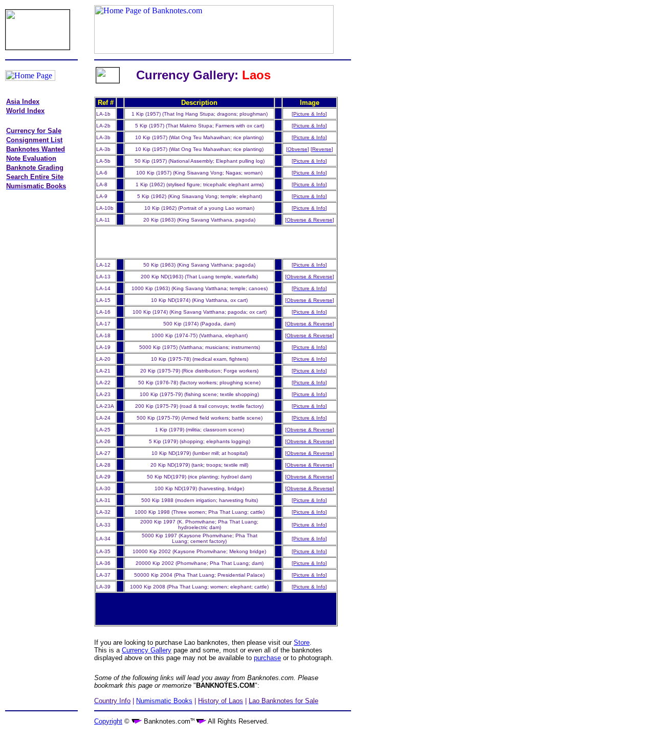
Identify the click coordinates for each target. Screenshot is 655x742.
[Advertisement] (47, 355)
